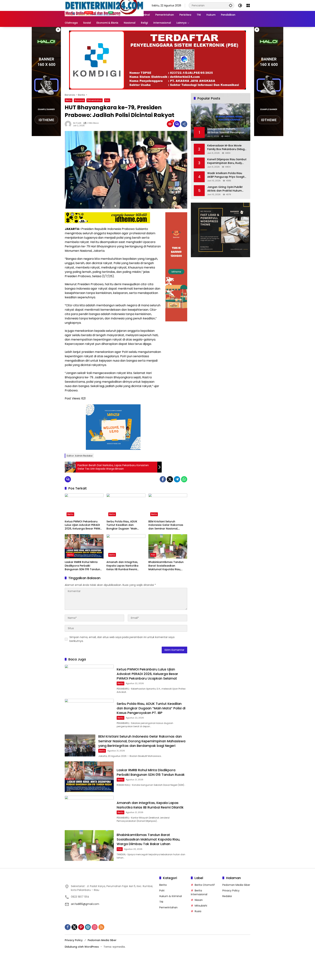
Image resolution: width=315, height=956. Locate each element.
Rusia (198, 911)
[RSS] (101, 927)
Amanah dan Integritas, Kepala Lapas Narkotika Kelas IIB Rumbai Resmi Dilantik (122, 565)
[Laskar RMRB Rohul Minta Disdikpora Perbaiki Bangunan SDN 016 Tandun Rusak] (84, 546)
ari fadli (77, 123)
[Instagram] (95, 927)
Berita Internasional (199, 892)
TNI (161, 902)
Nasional (79, 100)
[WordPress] (88, 927)
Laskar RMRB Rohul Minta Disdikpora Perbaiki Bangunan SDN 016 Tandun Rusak (82, 565)
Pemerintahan (94, 100)
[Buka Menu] (248, 5)
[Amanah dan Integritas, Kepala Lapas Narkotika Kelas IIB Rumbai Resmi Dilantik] (125, 546)
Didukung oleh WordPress (82, 947)
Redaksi (227, 896)
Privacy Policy (231, 890)
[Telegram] (177, 479)
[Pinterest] (81, 927)
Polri (107, 100)
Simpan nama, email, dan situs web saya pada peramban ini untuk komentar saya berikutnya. (121, 639)
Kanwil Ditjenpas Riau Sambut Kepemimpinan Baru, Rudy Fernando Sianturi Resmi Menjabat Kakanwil (226, 161)
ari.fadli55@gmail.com (85, 904)
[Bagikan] (184, 124)
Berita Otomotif (205, 885)
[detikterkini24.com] (104, 5)
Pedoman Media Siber (236, 885)
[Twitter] (170, 479)
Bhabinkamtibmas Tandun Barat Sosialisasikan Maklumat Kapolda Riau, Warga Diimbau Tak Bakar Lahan (166, 565)
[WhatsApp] (184, 479)
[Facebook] (163, 479)
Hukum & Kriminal (170, 896)
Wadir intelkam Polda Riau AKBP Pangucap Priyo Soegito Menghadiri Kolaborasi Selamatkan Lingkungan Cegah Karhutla (226, 175)
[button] (230, 5)
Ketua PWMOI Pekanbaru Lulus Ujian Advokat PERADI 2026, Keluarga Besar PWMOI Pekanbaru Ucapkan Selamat (84, 525)
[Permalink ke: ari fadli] (69, 124)
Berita (68, 100)
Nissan (199, 900)
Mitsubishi (201, 905)
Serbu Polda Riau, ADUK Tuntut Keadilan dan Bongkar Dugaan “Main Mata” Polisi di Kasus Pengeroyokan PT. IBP (121, 525)
